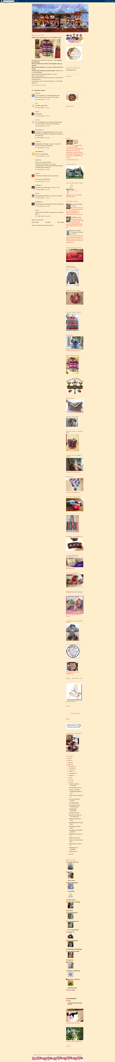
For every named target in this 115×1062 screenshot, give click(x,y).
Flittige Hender (72, 899)
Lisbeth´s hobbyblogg (74, 970)
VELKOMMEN (38, 151)
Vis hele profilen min (72, 159)
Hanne (36, 93)
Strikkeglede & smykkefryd (60, 6)
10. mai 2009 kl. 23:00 (42, 137)
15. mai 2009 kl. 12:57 (42, 198)
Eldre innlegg (60, 222)
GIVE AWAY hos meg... (76, 217)
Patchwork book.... (73, 851)
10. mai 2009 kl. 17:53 (42, 99)
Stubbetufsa (38, 201)
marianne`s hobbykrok (74, 979)
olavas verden (71, 990)
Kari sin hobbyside (73, 940)
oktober (71, 771)
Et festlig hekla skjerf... (74, 812)
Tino (36, 193)
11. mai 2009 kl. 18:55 (42, 147)
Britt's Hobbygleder (73, 882)
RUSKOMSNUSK (72, 998)
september (72, 773)
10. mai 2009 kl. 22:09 (42, 126)
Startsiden (47, 222)
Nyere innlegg (35, 222)
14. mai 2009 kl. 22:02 (42, 181)
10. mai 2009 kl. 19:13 (42, 107)
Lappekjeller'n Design (73, 951)
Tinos (69, 1000)
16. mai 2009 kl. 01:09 (42, 206)
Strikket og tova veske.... (75, 837)
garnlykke (70, 910)
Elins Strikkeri (38, 129)
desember (71, 766)
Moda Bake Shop (72, 987)
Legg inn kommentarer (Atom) (45, 225)
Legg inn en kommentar (37, 219)
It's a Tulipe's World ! (73, 929)
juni (70, 779)
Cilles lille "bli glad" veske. (75, 787)
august (71, 775)
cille (76, 140)
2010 (69, 762)
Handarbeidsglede (73, 912)
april (70, 854)
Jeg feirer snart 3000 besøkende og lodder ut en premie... (76, 232)
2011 (69, 760)
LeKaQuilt (70, 962)
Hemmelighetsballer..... (74, 803)
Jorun (36, 119)
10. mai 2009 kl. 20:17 (42, 116)
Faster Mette (71, 891)
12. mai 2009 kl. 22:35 (42, 156)
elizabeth (37, 160)
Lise (36, 111)
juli (70, 777)
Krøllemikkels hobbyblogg (75, 949)
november (71, 768)
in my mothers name (73, 921)
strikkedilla (37, 185)
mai (70, 782)
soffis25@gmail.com (71, 70)
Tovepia (37, 141)
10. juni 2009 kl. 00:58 (42, 216)
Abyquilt (70, 872)
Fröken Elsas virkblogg (74, 902)
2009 (69, 764)
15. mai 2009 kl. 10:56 (42, 189)
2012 (69, 758)
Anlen (36, 173)
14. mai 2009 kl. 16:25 (42, 169)
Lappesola (70, 960)
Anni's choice (71, 880)
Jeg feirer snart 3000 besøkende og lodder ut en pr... (75, 791)
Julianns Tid (71, 932)
